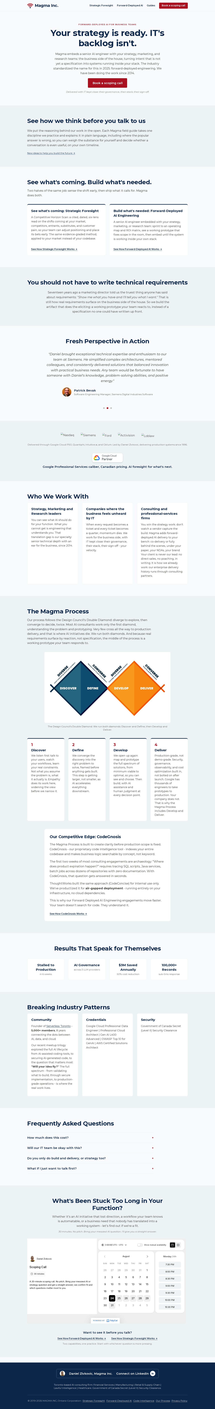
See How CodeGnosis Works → (68, 913)
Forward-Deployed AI (130, 5)
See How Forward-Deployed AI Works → (137, 249)
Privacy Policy (179, 1400)
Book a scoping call (173, 5)
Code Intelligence (143, 1400)
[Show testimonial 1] (104, 408)
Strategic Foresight (101, 5)
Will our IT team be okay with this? (90, 1148)
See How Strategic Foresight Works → (54, 249)
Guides (151, 5)
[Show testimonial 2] (107, 408)
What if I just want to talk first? (90, 1168)
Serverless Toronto (58, 1026)
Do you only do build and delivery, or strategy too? (90, 1158)
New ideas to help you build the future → (51, 153)
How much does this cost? (90, 1137)
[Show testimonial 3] (111, 408)
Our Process (163, 1400)
